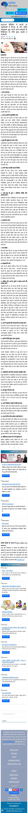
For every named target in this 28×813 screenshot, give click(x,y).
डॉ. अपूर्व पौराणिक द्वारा (9, 742)
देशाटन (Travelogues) (8, 504)
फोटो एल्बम (14, 753)
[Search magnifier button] (13, 20)
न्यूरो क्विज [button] (10, 13)
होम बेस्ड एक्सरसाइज (7, 612)
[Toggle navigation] (25, 20)
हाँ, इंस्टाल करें (8, 811)
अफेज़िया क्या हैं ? (14, 775)
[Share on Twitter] (9, 36)
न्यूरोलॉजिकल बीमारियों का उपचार (10, 677)
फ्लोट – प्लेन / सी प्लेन (7, 571)
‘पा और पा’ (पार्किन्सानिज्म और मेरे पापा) (11, 465)
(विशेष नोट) (23, 16)
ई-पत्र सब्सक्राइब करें (14, 793)
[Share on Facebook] (7, 36)
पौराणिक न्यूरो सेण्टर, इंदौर (14, 764)
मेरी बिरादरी (23, 10)
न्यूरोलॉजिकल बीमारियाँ (14, 760)
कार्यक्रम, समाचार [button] (21, 13)
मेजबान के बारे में (14, 750)
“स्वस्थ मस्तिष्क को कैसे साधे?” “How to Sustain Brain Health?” (14, 661)
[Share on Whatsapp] (12, 36)
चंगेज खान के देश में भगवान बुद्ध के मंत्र (11, 484)
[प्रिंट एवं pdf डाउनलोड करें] (15, 38)
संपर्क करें (14, 771)
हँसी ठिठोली (14, 778)
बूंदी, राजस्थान (5, 523)
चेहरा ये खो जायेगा (6, 693)
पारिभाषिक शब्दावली (14, 782)
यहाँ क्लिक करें (20, 560)
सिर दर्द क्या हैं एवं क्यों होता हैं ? (9, 645)
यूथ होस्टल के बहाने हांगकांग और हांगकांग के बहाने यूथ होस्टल (14, 628)
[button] (6, 790)
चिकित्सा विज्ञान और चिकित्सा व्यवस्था (11, 586)
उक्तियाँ (14, 757)
